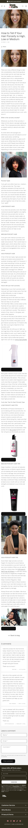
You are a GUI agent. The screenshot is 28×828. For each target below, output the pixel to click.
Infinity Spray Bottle (21, 339)
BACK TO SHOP (9, 628)
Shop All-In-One (9, 459)
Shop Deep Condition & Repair (13, 514)
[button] (2, 6)
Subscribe (14, 782)
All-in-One (13, 429)
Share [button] (4, 46)
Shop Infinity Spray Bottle (12, 369)
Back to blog (15, 635)
